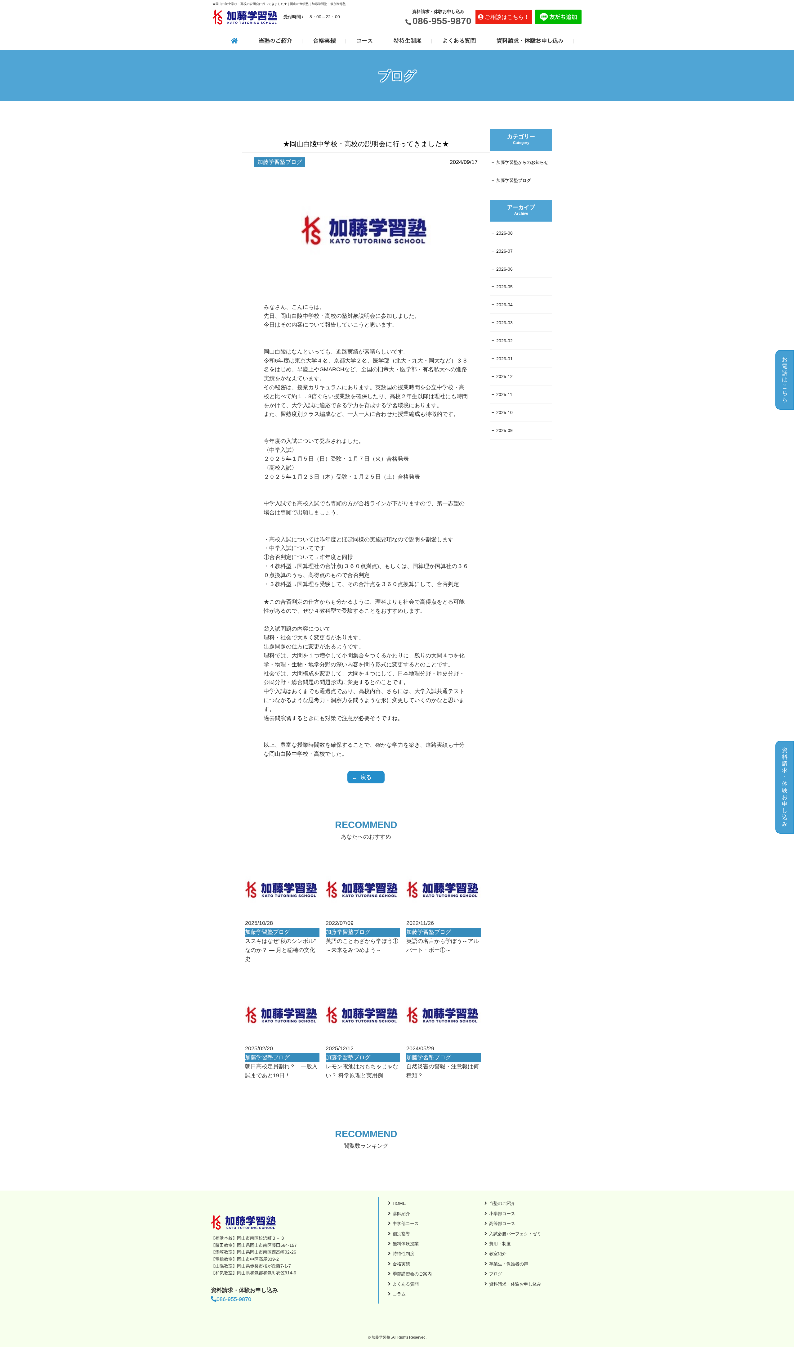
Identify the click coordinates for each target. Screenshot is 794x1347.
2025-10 (504, 412)
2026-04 (504, 304)
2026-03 (504, 322)
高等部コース (502, 1223)
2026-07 (504, 251)
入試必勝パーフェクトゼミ (515, 1233)
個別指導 (401, 1233)
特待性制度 (403, 1253)
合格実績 (324, 41)
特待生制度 (408, 41)
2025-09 (504, 430)
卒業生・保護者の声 (508, 1263)
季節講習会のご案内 (412, 1273)
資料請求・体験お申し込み (530, 41)
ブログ (495, 1273)
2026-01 (504, 358)
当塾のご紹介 (275, 41)
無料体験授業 (406, 1243)
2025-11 (504, 394)
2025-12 (504, 376)
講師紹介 (401, 1213)
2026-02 (504, 340)
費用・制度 (500, 1243)
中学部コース (406, 1223)
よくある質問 (459, 41)
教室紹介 (497, 1253)
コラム (399, 1293)
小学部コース (502, 1213)
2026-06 (504, 269)
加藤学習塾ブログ (513, 180)
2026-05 (504, 286)
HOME (399, 1203)
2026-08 (504, 233)
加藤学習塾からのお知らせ (522, 162)
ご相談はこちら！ (507, 17)
